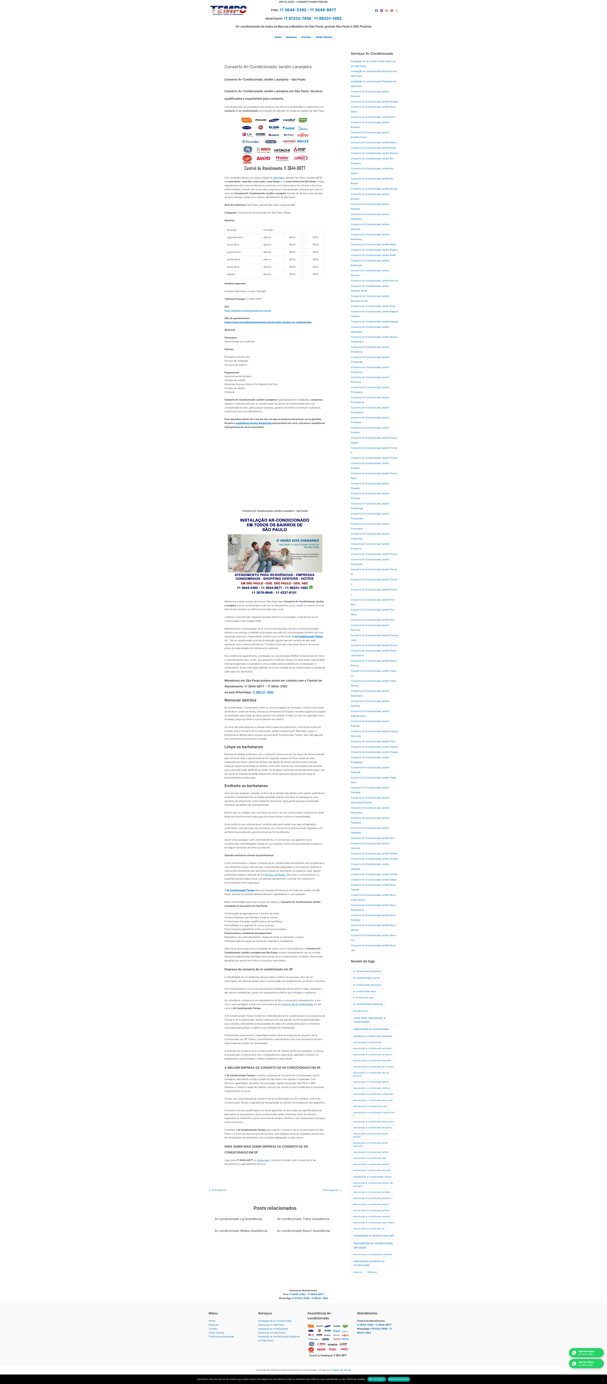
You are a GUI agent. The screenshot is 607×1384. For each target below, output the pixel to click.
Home (212, 1320)
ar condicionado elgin (364, 991)
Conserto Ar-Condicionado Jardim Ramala (374, 321)
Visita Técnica (216, 1332)
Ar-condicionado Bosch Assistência (303, 1231)
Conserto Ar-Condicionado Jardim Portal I (374, 457)
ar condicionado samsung (368, 1004)
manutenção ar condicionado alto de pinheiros (371, 1074)
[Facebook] (376, 10)
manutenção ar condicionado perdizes (372, 1192)
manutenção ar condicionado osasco (372, 1176)
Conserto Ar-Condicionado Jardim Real (373, 306)
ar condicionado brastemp (367, 971)
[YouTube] (391, 10)
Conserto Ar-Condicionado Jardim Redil (373, 255)
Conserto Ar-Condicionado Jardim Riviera (374, 153)
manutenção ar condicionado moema (371, 1164)
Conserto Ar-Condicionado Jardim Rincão (374, 188)
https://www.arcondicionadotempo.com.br (247, 310)
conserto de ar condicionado (297, 1004)
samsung (357, 1272)
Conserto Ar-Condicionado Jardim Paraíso (374, 752)
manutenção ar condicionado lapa (369, 1158)
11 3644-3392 (293, 10)
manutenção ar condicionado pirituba (371, 1210)
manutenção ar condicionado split (373, 1235)
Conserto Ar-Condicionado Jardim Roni (373, 116)
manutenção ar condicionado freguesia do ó (374, 1114)
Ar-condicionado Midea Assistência (241, 1231)
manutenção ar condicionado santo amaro (373, 1222)
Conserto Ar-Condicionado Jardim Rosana (374, 101)
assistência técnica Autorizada (254, 423)
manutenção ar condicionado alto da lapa (373, 1066)
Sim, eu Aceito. (376, 1379)
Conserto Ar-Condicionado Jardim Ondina (374, 858)
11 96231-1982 (263, 692)
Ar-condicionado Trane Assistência (303, 1219)
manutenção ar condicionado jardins (371, 1152)
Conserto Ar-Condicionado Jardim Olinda (374, 874)
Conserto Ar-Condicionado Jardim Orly (373, 838)
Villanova (372, 1272)
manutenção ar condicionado (367, 1042)
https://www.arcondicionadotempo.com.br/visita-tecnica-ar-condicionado (268, 322)
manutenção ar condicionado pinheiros (372, 1198)
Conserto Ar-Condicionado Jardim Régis (373, 244)
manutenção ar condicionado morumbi (372, 1170)
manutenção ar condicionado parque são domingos (373, 1184)
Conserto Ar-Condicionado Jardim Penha (374, 645)
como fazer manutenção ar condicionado (369, 1019)
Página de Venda (341, 1370)
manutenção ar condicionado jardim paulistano (370, 1144)
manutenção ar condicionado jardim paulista (370, 1135)
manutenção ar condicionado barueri (371, 1082)
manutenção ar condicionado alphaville (372, 1060)
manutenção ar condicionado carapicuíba (373, 1094)
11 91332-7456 (297, 18)
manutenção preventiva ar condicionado (369, 1263)
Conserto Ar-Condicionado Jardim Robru (374, 142)
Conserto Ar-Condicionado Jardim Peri (373, 619)
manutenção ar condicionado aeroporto (372, 1054)
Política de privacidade (221, 1336)
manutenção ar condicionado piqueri (371, 1204)
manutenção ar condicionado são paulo (373, 1245)
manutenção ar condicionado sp (368, 1228)
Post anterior (217, 1190)
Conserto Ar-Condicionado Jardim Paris (373, 741)
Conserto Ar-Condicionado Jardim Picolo (374, 554)
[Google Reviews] (386, 10)
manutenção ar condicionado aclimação (372, 1048)
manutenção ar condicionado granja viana (373, 1121)
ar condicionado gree (363, 997)
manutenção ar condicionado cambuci (371, 1088)
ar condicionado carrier (366, 977)
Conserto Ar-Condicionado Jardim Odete (374, 879)
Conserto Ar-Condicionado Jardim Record (374, 280)
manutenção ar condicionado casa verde (373, 1100)
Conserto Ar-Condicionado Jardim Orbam (374, 853)
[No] (603, 1379)
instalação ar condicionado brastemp (372, 1036)
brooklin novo (360, 1011)
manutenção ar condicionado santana (371, 1216)
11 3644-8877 (323, 10)
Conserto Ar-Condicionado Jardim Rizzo (373, 147)
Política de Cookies (399, 1379)
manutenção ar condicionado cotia (370, 1106)
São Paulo (279, 177)
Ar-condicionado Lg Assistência (238, 1219)
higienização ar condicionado (371, 1029)
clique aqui (263, 1160)
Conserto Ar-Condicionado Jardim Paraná (374, 746)
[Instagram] (381, 10)
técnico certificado (275, 874)
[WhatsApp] (396, 10)
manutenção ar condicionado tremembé (372, 1254)
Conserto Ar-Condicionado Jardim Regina (374, 249)
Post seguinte (332, 1190)
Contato (213, 1328)
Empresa (213, 1324)
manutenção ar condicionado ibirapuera (372, 1127)
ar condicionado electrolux (367, 984)
